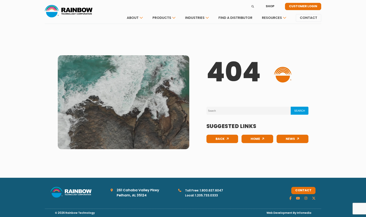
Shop (270, 6)
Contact (308, 18)
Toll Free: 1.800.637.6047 (204, 190)
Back (220, 139)
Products (161, 18)
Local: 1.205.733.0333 (201, 195)
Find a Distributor (235, 18)
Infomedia (304, 213)
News (290, 139)
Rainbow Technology (80, 213)
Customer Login (303, 6)
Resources (272, 18)
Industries (195, 18)
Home (255, 139)
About (133, 18)
